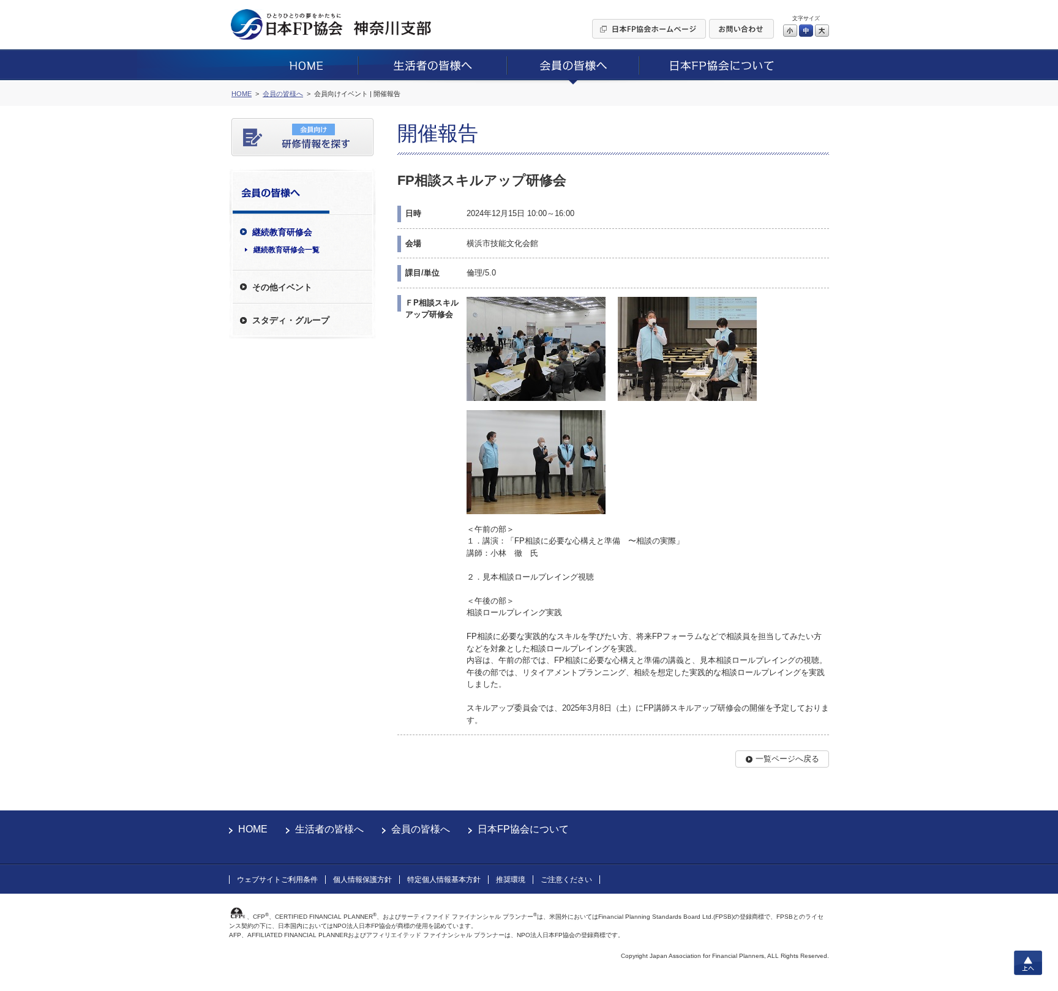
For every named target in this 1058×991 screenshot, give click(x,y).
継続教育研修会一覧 (286, 249)
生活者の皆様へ (329, 829)
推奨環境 (510, 879)
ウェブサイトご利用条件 (277, 879)
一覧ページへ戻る (787, 758)
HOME (253, 829)
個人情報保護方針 (362, 879)
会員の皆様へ (420, 829)
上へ (1028, 963)
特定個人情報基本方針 (444, 879)
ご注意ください (566, 879)
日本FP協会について (523, 829)
